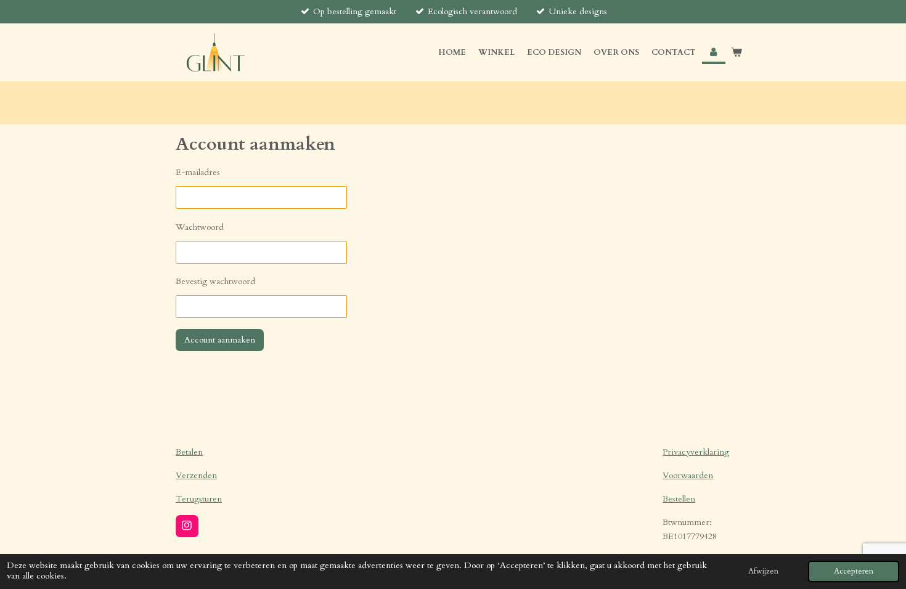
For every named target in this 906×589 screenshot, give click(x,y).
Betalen (189, 452)
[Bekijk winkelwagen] (737, 52)
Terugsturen (199, 499)
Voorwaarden (688, 475)
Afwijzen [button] (763, 571)
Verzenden (196, 475)
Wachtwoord (200, 227)
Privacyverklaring (696, 452)
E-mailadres (198, 172)
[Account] (713, 52)
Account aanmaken (219, 340)
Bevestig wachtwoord (215, 281)
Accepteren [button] (853, 571)
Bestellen (679, 499)
